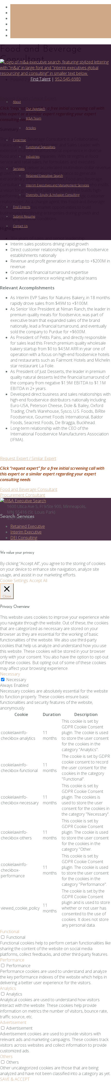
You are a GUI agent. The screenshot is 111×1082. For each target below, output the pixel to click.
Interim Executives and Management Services (57, 185)
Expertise (19, 140)
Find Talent (40, 79)
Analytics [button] (8, 988)
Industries (32, 156)
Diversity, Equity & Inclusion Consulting (53, 195)
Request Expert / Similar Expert (28, 458)
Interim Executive (26, 532)
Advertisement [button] (13, 1022)
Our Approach (35, 109)
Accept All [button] (38, 580)
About (17, 102)
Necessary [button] (10, 674)
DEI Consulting (23, 537)
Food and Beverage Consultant (28, 489)
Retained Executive (27, 526)
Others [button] (6, 1056)
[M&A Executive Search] (23, 501)
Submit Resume (24, 216)
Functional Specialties (40, 147)
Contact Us (20, 226)
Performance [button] (12, 960)
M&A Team (33, 118)
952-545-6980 (68, 79)
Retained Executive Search (44, 175)
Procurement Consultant (22, 495)
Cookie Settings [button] (14, 580)
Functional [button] (9, 931)
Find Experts (21, 207)
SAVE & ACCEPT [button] (15, 1079)
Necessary (16, 679)
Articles (31, 128)
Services (19, 168)
